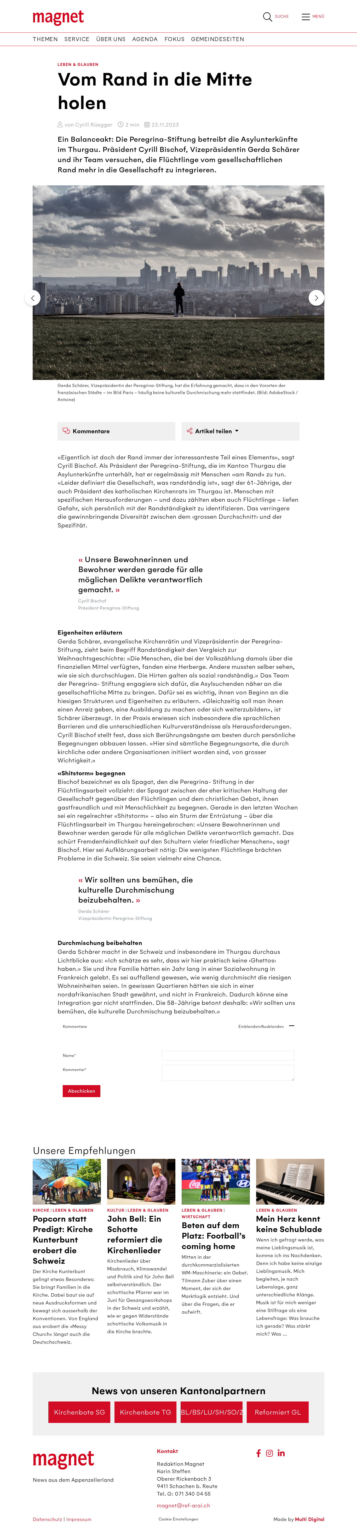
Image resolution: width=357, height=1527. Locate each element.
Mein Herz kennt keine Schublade (289, 1224)
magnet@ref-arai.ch (183, 1505)
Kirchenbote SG (79, 1412)
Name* (69, 1055)
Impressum (78, 1519)
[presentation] (33, 298)
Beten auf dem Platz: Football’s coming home (213, 1236)
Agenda (145, 39)
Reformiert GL (278, 1412)
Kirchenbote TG (145, 1412)
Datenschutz (48, 1519)
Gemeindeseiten (217, 39)
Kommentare (91, 431)
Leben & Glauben (78, 64)
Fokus (174, 39)
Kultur (115, 1210)
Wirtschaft (196, 1217)
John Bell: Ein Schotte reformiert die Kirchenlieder (134, 1235)
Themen (45, 39)
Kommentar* (75, 1069)
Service (77, 39)
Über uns (111, 39)
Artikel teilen (214, 431)
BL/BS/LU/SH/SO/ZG (212, 1412)
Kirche (41, 1210)
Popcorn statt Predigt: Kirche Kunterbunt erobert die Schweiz (63, 1240)
